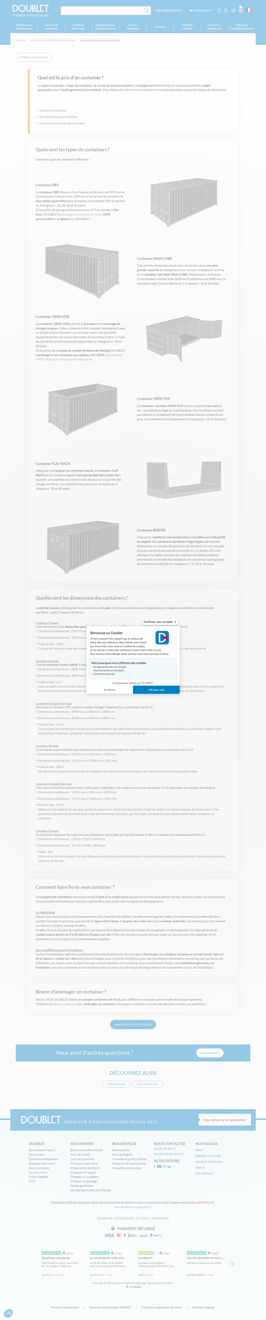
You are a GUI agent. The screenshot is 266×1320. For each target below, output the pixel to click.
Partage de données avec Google (109, 666)
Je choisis (109, 689)
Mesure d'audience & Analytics (108, 670)
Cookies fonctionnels (104, 673)
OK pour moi (156, 689)
